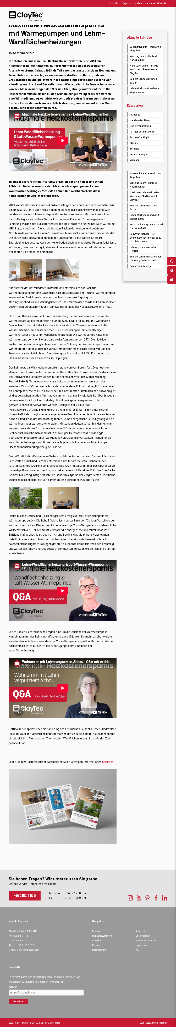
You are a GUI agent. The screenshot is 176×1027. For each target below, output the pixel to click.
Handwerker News (140, 120)
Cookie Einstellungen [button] (50, 1022)
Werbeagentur (160, 1022)
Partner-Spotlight (139, 137)
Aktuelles (135, 114)
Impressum (142, 945)
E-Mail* (13, 987)
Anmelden (18, 1001)
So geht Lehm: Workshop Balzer (143, 80)
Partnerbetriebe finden (156, 3)
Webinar (134, 160)
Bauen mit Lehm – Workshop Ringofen (145, 48)
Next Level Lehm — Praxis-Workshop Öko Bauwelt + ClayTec (144, 69)
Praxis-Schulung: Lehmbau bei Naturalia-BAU (146, 226)
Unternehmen (143, 935)
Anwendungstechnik (146, 940)
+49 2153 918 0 (24, 896)
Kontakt (96, 945)
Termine (134, 148)
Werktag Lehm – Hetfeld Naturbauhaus (143, 58)
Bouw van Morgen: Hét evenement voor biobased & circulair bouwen (145, 237)
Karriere (138, 3)
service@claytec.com (28, 949)
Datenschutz (99, 949)
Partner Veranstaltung (142, 131)
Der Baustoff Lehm (102, 935)
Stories (134, 143)
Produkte (97, 931)
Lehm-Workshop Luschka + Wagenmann (144, 90)
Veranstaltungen (139, 154)
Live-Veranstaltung (140, 126)
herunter (107, 762)
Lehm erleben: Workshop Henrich (143, 248)
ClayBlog (126, 3)
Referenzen (142, 931)
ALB (137, 949)
